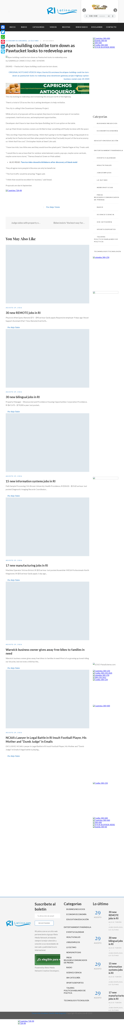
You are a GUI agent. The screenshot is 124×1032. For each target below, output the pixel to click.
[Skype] (2, 51)
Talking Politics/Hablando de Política (106, 239)
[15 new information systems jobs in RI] (47, 442)
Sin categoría (104, 222)
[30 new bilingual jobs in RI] (47, 358)
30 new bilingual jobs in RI (23, 397)
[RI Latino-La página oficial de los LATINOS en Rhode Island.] (62, 11)
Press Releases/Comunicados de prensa (106, 197)
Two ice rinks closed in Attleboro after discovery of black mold (48, 162)
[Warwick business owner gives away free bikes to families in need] (47, 611)
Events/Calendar (106, 158)
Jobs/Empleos (104, 173)
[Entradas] (47, 223)
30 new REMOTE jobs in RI (23, 312)
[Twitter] (16, 11)
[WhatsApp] (2, 36)
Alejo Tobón (115, 922)
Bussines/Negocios (107, 123)
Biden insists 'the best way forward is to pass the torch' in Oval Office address (70, 222)
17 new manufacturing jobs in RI (27, 565)
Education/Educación (106, 141)
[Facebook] (11, 11)
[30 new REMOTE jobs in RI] (47, 274)
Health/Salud (104, 165)
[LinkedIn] (2, 46)
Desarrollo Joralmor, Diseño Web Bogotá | (49, 1013)
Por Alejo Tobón (53, 207)
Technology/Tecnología (106, 251)
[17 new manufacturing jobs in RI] (47, 526)
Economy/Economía (16, 41)
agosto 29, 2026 (14, 308)
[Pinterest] (2, 41)
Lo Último (33, 41)
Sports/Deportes (106, 229)
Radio (100, 207)
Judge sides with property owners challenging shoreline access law (26, 222)
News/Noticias (105, 187)
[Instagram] (20, 11)
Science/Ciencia (105, 214)
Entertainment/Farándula (106, 150)
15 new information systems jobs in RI (30, 481)
